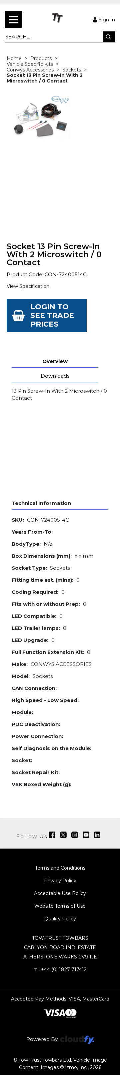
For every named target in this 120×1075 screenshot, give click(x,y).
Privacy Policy (60, 881)
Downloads (55, 376)
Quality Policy (60, 919)
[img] (52, 835)
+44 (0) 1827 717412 (60, 969)
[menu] (13, 19)
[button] (109, 36)
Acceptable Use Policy (60, 893)
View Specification (28, 286)
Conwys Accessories (30, 70)
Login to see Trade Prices (52, 315)
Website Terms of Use (60, 906)
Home (14, 58)
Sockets (71, 70)
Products (41, 58)
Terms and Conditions (60, 868)
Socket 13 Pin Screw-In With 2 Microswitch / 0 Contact (45, 78)
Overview (55, 361)
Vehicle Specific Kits (30, 64)
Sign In (107, 19)
